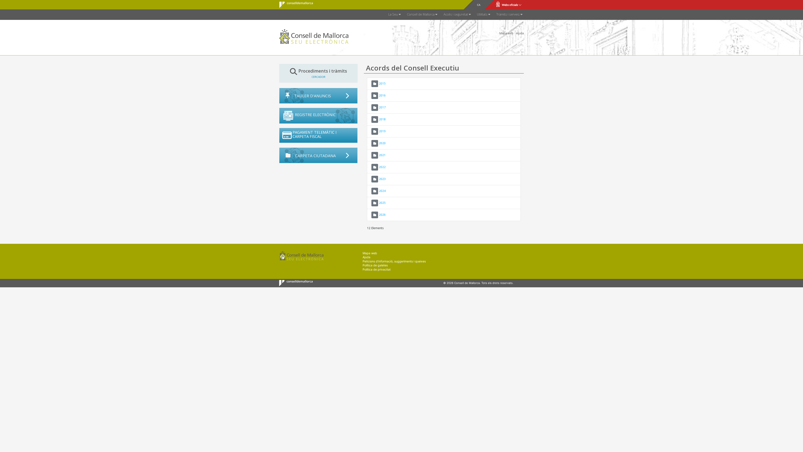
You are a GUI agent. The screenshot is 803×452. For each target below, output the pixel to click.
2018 (382, 119)
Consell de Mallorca (293, 4)
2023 (382, 179)
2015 (382, 83)
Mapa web (506, 33)
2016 (382, 95)
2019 (382, 131)
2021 (382, 155)
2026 (382, 214)
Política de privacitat (377, 269)
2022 (382, 167)
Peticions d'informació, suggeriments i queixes (394, 261)
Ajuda (520, 33)
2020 (382, 143)
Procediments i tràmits (322, 73)
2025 (382, 202)
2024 (382, 191)
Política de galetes (375, 265)
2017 (382, 107)
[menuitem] (394, 14)
